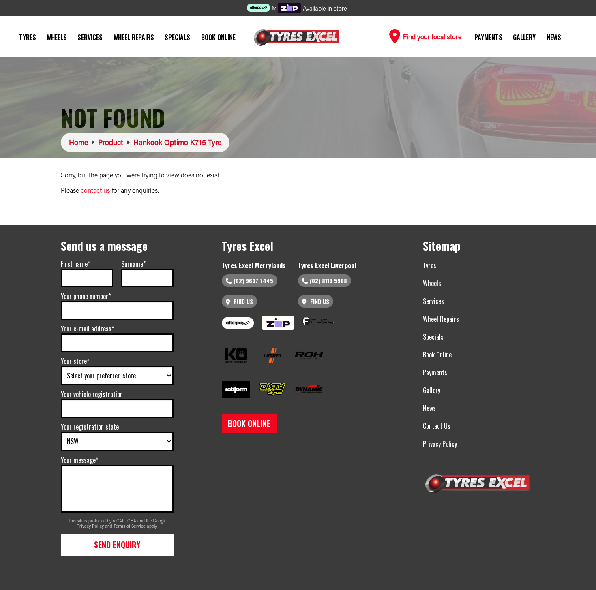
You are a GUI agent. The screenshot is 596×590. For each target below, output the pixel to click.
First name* (75, 264)
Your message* (79, 460)
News (554, 37)
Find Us (242, 301)
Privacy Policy (91, 526)
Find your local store (431, 36)
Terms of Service (130, 526)
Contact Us (436, 426)
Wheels (57, 37)
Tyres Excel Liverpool (327, 265)
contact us (95, 190)
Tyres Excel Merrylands (254, 265)
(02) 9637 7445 (253, 280)
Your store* (75, 361)
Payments (488, 37)
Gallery (524, 37)
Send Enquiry (117, 545)
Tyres (27, 37)
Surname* (133, 264)
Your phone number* (86, 296)
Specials (177, 37)
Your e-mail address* (87, 328)
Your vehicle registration (92, 394)
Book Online (218, 37)
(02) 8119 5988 (328, 280)
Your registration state (90, 427)
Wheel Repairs (134, 37)
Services (90, 37)
